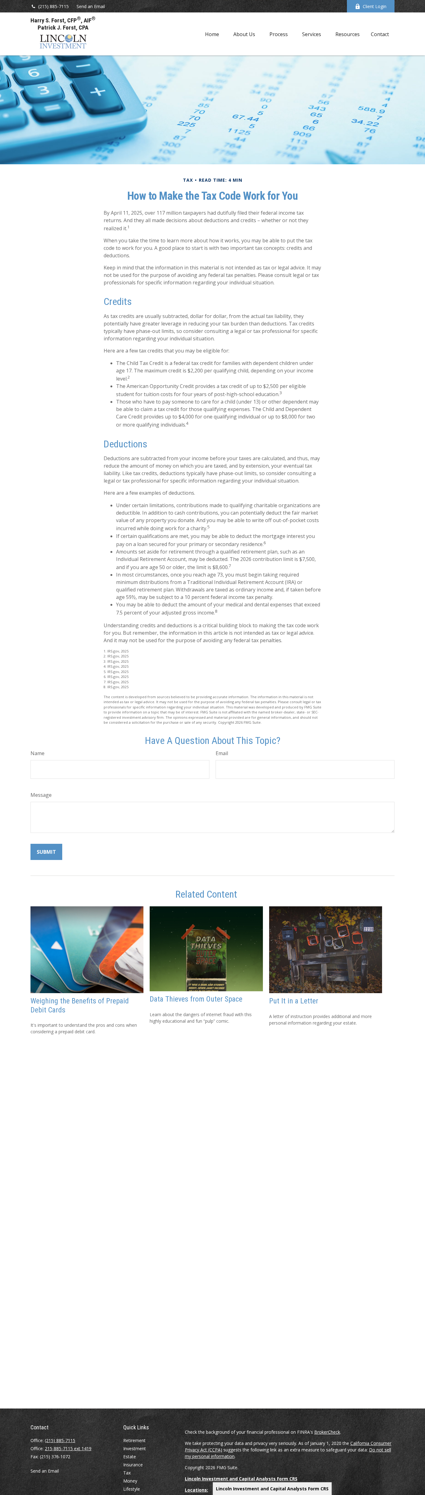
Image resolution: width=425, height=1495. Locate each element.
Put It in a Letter (293, 1001)
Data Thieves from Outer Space (196, 999)
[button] (212, 33)
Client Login (374, 6)
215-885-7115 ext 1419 (68, 1448)
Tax (127, 1473)
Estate (129, 1457)
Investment (134, 1448)
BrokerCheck (327, 1432)
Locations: (196, 1490)
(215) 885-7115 (53, 6)
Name (37, 753)
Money (130, 1481)
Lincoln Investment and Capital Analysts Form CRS (272, 1489)
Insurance (133, 1465)
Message (41, 795)
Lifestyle (131, 1489)
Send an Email (91, 6)
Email (222, 753)
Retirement (134, 1440)
